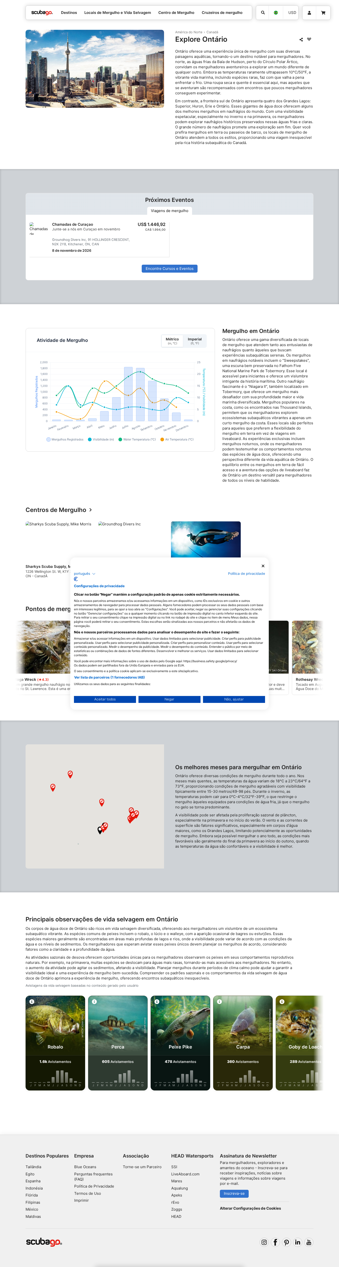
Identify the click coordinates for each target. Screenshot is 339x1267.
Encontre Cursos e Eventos (170, 268)
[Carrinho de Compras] (323, 13)
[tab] (169, 211)
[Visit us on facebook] (275, 1242)
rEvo (175, 1202)
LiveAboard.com (185, 1174)
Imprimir (81, 1200)
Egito (30, 1174)
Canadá (212, 32)
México (32, 1209)
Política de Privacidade (94, 1186)
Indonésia (34, 1188)
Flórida (32, 1195)
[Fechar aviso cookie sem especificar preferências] (263, 566)
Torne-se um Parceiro (142, 1166)
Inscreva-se (234, 1193)
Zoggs (176, 1209)
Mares (176, 1181)
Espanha (33, 1181)
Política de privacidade (246, 574)
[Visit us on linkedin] (298, 1242)
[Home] (42, 13)
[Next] (310, 552)
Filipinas (33, 1202)
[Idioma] (276, 13)
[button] (100, 830)
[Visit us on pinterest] (286, 1242)
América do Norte (189, 32)
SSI (174, 1166)
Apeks (176, 1195)
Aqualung (179, 1188)
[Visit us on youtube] (309, 1242)
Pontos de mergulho (55, 609)
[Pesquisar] (262, 13)
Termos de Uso (87, 1193)
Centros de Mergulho (56, 510)
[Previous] (32, 552)
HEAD (176, 1216)
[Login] (309, 13)
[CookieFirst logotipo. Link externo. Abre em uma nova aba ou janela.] (76, 579)
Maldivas (33, 1216)
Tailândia (33, 1166)
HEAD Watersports (192, 1156)
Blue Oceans (85, 1166)
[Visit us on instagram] (264, 1242)
